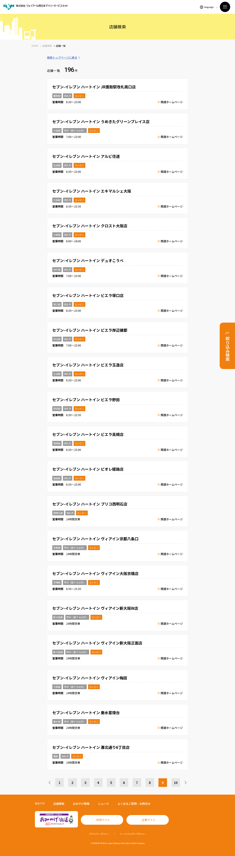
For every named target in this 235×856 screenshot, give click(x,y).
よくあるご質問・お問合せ (134, 803)
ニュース (103, 803)
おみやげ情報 (81, 803)
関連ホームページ (172, 102)
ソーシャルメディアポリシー (133, 833)
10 (176, 782)
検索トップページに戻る (62, 57)
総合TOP (40, 803)
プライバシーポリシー (99, 833)
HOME (34, 45)
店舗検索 (47, 45)
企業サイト (149, 820)
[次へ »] (185, 782)
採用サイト (103, 820)
